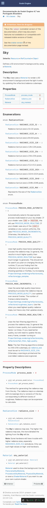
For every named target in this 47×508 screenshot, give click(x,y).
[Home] (3, 16)
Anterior (9, 484)
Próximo (37, 484)
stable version (17, 43)
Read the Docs (21, 504)
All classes (10, 16)
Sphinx (19, 502)
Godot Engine (25, 3)
